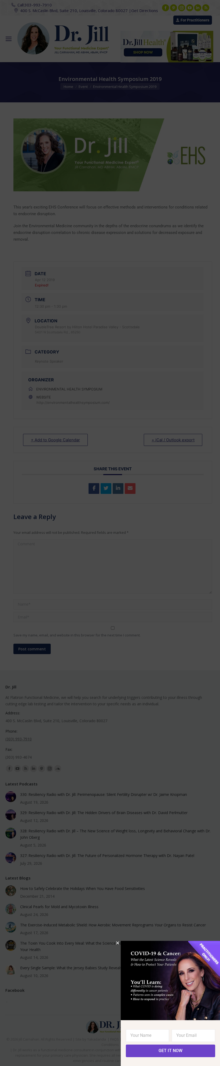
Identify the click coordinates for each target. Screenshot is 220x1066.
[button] (118, 943)
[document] (110, 533)
